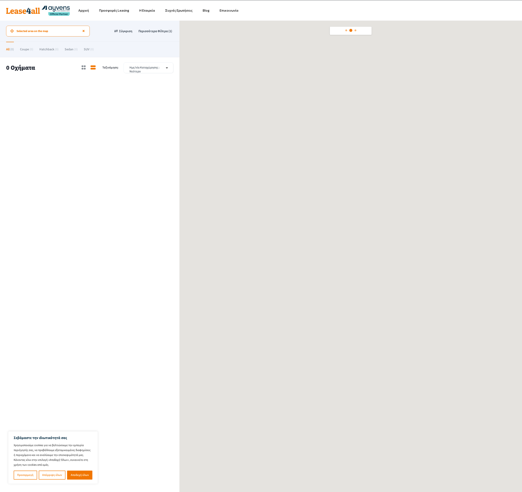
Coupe (26, 49)
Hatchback (49, 49)
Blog (206, 10)
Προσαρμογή (25, 475)
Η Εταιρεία (147, 10)
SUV (89, 49)
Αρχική (83, 10)
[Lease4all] (38, 10)
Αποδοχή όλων (80, 475)
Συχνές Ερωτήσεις (178, 10)
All (10, 49)
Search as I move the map (354, 31)
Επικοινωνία (229, 10)
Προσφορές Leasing (114, 10)
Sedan (71, 49)
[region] (53, 457)
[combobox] (148, 67)
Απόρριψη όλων (52, 475)
